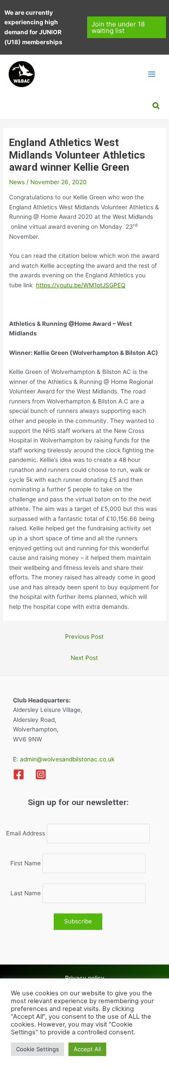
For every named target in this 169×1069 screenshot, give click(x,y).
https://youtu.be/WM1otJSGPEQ (80, 285)
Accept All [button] (87, 1049)
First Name (25, 863)
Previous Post (84, 636)
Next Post (84, 657)
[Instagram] (40, 774)
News (17, 182)
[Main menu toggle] (152, 74)
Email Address (25, 833)
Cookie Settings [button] (37, 1049)
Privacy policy (84, 978)
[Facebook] (18, 774)
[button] (126, 27)
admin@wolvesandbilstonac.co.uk (66, 759)
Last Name (25, 893)
